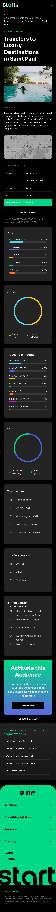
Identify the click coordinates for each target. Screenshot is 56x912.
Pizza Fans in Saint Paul (16, 771)
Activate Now (28, 212)
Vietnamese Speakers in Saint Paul (21, 748)
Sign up (10, 859)
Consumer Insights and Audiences (22, 18)
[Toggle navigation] (51, 5)
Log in (9, 853)
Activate (28, 705)
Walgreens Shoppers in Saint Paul (21, 756)
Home (7, 14)
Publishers (11, 805)
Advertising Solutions (18, 817)
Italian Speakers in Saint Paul (19, 741)
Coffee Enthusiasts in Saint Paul (20, 763)
